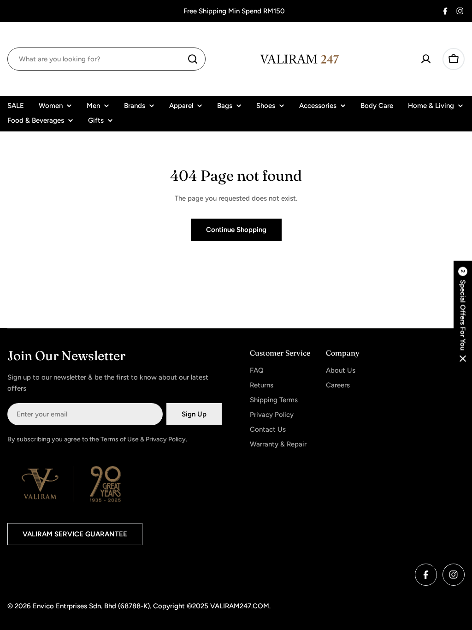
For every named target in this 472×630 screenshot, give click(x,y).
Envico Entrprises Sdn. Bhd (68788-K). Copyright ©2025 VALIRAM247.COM (151, 606)
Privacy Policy (166, 439)
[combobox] (106, 59)
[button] (463, 315)
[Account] (425, 59)
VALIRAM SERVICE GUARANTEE (75, 534)
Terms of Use (119, 439)
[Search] (192, 59)
